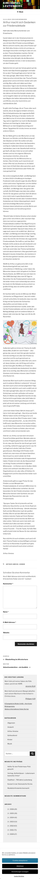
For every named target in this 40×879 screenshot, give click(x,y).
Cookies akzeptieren (20, 860)
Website (6, 633)
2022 (12, 826)
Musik (9, 744)
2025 (12, 813)
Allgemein (11, 723)
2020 (12, 834)
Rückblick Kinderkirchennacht (18, 788)
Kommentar (8, 584)
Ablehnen (20, 866)
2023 (12, 822)
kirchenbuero (21, 19)
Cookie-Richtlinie (19, 876)
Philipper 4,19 (30, 699)
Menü (21, 12)
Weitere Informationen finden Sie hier (17, 709)
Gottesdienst (12, 735)
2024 (12, 817)
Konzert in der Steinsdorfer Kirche (19, 784)
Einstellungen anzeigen (20, 872)
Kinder (22, 564)
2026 (12, 809)
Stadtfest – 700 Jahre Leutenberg (19, 780)
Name (6, 612)
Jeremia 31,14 (30, 686)
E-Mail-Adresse (9, 622)
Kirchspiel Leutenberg (12, 5)
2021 (12, 830)
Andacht (10, 727)
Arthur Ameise (12, 564)
